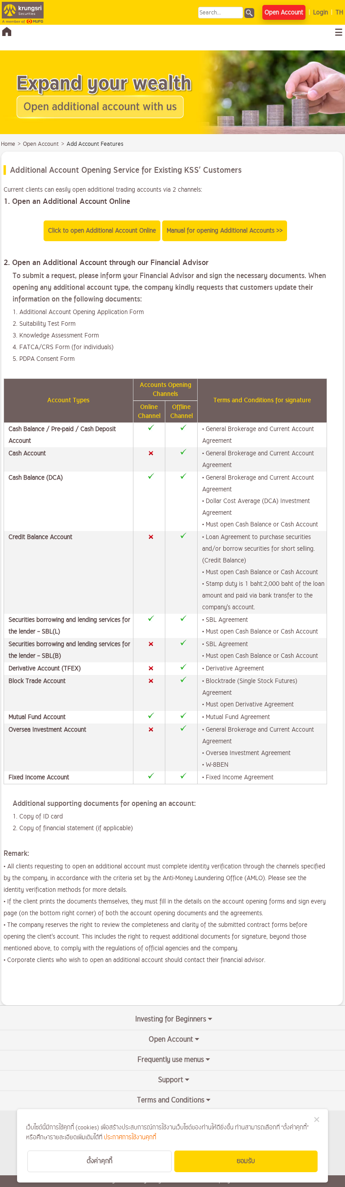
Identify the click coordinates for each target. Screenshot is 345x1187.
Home (8, 143)
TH (339, 12)
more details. (110, 890)
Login (320, 12)
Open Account (284, 12)
